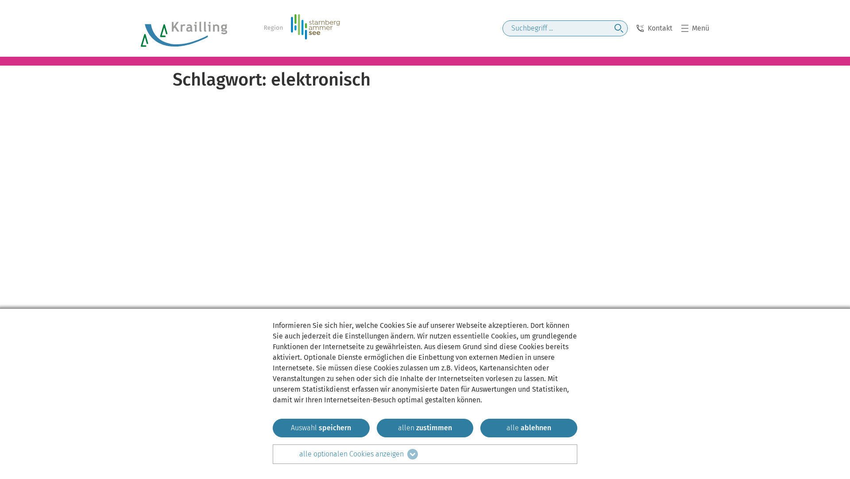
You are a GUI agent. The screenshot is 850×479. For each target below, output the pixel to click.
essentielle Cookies (485, 336)
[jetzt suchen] (618, 28)
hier (345, 325)
